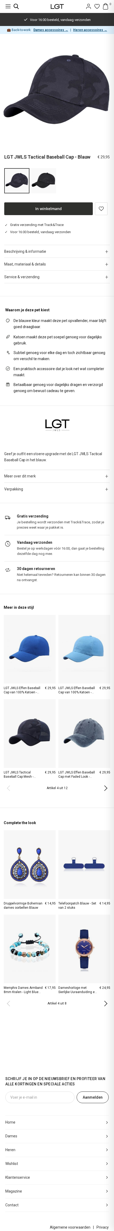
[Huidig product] (16, 180)
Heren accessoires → (90, 30)
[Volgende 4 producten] (104, 788)
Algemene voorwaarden (70, 1227)
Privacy (103, 1227)
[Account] (88, 6)
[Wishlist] (97, 6)
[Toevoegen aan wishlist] (101, 208)
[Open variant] (43, 180)
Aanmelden (93, 1097)
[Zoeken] (16, 6)
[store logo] (57, 6)
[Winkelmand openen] (105, 6)
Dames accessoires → (50, 30)
